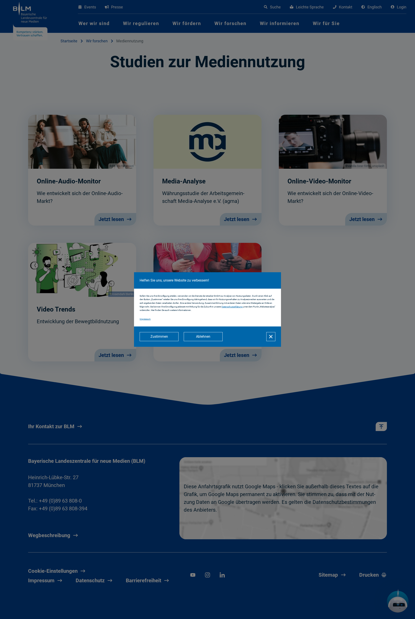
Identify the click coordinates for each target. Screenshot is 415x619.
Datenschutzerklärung (232, 306)
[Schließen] (270, 336)
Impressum (145, 319)
